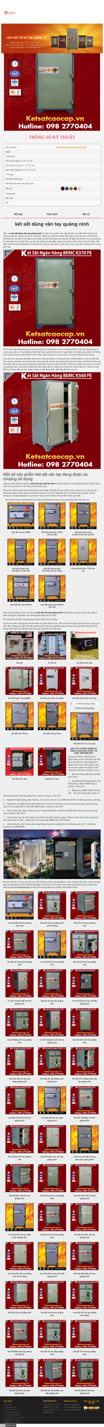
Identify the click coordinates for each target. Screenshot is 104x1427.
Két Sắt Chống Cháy (52, 733)
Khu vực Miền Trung (73, 1407)
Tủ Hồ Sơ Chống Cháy (84, 708)
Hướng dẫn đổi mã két (59, 3)
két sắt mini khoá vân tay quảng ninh (20, 1119)
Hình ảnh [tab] (52, 214)
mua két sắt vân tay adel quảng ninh (52, 1119)
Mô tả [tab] (85, 214)
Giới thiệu (25, 3)
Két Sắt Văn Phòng (19, 733)
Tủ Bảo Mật (48, 1412)
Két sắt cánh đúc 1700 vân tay (83, 569)
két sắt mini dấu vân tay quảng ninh (84, 1236)
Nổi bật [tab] (18, 214)
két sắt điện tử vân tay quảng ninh (84, 1392)
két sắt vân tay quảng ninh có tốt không (52, 924)
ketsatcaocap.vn (25, 887)
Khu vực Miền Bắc (72, 1404)
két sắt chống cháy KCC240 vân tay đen (21, 569)
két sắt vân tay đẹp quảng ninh (52, 1353)
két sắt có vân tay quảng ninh (84, 924)
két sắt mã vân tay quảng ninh (52, 1314)
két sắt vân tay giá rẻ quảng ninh (19, 963)
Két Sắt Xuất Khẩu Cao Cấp (84, 698)
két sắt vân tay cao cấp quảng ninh (19, 1392)
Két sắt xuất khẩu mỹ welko (52, 698)
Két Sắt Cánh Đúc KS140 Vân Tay (52, 605)
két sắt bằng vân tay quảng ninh (19, 1041)
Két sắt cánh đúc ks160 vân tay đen (52, 533)
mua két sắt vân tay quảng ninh (52, 963)
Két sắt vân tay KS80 (21, 532)
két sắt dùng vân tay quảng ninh (52, 1197)
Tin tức (75, 3)
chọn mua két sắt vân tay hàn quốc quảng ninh (84, 1158)
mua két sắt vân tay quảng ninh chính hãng (19, 1275)
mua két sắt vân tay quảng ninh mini (19, 924)
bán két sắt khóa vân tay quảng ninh (84, 1275)
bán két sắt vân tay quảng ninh (84, 963)
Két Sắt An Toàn (52, 778)
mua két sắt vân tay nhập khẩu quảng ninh (19, 1236)
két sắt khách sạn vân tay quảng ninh (52, 1158)
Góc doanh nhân (39, 3)
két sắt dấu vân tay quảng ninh (19, 1158)
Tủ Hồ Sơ (52, 662)
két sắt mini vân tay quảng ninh (52, 1236)
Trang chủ (13, 3)
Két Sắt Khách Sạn (85, 662)
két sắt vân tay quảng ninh (19, 1312)
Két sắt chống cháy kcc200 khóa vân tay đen (83, 533)
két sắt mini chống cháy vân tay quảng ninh (84, 1080)
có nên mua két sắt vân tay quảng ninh (20, 1002)
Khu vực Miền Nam (72, 1409)
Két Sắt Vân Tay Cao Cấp (84, 743)
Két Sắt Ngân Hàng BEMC (19, 698)
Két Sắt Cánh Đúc (19, 778)
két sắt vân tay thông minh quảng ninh (52, 1080)
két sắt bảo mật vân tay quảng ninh (19, 1197)
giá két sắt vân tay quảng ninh (52, 1002)
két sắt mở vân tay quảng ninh (84, 1353)
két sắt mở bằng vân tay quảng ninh (84, 1119)
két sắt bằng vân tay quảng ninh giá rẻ (19, 1353)
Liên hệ (10, 8)
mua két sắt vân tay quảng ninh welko (84, 1314)
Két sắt (19, 662)
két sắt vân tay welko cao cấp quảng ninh (52, 1392)
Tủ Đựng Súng (10, 1407)
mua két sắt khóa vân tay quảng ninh (84, 1197)
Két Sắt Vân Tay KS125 (21, 604)
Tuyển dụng (86, 3)
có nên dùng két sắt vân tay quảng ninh (52, 1041)
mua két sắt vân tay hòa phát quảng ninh (19, 1080)
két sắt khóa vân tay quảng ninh (84, 1041)
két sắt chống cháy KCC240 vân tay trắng (52, 569)
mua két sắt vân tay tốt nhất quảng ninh (52, 1275)
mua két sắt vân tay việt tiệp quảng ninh (84, 1002)
